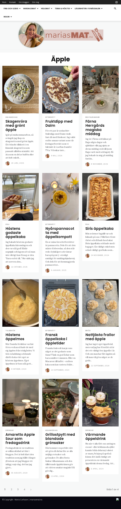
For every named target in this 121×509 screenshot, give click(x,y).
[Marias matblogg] (60, 35)
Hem (4, 2)
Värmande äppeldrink (95, 436)
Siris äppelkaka (99, 228)
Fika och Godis (11, 8)
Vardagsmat (29, 8)
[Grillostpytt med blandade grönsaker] (60, 402)
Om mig (35, 2)
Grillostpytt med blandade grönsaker (60, 438)
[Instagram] (116, 2)
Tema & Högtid (62, 8)
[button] (115, 8)
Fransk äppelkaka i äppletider (56, 339)
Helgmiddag (12, 117)
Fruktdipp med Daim (58, 123)
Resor (7, 16)
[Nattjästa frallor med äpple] (100, 303)
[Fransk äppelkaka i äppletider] (60, 303)
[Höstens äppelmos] (20, 303)
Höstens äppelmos (15, 336)
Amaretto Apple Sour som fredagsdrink (20, 438)
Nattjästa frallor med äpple (100, 336)
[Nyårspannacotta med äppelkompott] (60, 196)
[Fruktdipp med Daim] (60, 89)
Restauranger (92, 117)
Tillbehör (10, 330)
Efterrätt (50, 117)
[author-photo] (8, 163)
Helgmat (45, 8)
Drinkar (10, 430)
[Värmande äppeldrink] (100, 402)
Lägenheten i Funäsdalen (87, 8)
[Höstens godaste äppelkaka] (20, 196)
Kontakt (12, 2)
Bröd (88, 330)
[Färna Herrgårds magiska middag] (100, 89)
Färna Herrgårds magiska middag (94, 127)
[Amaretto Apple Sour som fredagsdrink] (20, 402)
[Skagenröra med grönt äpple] (20, 89)
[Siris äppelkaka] (100, 196)
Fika (7, 224)
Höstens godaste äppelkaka (16, 232)
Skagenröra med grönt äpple (16, 125)
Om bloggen (24, 2)
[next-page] (30, 489)
